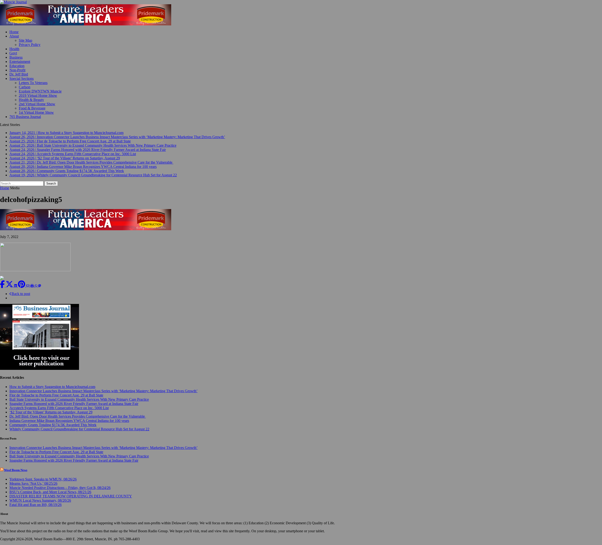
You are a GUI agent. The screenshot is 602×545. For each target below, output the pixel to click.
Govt (13, 53)
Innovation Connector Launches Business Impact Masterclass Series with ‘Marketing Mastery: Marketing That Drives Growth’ (103, 391)
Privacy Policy (29, 45)
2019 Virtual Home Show (38, 95)
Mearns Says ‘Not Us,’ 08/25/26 (33, 483)
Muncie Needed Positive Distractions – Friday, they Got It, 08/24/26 (60, 488)
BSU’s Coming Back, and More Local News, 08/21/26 (50, 492)
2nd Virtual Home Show (37, 104)
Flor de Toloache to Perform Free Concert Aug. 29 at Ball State (56, 395)
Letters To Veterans (33, 83)
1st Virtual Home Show (36, 112)
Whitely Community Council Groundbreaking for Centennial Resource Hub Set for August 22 (79, 429)
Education (16, 66)
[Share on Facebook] (3, 286)
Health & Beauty (31, 100)
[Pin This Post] (22, 286)
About (14, 36)
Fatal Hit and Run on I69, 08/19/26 (35, 505)
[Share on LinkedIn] (16, 286)
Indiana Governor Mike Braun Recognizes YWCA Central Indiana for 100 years (69, 421)
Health (14, 49)
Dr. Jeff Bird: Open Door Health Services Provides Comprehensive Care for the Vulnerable (77, 416)
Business (16, 57)
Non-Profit (17, 70)
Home (14, 32)
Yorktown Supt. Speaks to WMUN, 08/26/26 (43, 479)
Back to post (21, 294)
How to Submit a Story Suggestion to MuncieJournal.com (52, 387)
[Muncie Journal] (301, 2)
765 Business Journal (25, 117)
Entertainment (19, 62)
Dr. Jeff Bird (18, 74)
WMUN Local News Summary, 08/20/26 (40, 500)
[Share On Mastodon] (39, 286)
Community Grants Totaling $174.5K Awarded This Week (52, 425)
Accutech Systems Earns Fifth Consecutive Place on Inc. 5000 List (59, 408)
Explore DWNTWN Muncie (40, 91)
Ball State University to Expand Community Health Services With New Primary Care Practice (79, 399)
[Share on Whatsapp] (36, 286)
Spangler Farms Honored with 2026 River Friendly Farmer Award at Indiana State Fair (73, 404)
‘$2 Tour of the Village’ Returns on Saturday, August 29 (50, 412)
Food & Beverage (32, 108)
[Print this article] (32, 286)
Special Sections (21, 79)
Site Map (25, 40)
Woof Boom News (15, 470)
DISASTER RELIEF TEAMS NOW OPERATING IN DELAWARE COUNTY (70, 496)
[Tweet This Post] (10, 286)
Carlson (24, 87)
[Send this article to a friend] (28, 286)
